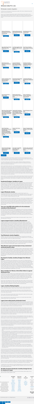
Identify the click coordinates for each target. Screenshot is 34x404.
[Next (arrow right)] (4, 403)
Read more (5, 97)
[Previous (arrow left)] (1, 403)
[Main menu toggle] (32, 4)
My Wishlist (25, 384)
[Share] (6, 402)
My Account (25, 382)
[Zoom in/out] (1, 402)
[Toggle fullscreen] (4, 402)
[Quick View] (2, 36)
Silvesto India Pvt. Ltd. (8, 6)
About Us (13, 379)
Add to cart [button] (6, 36)
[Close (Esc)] (9, 402)
